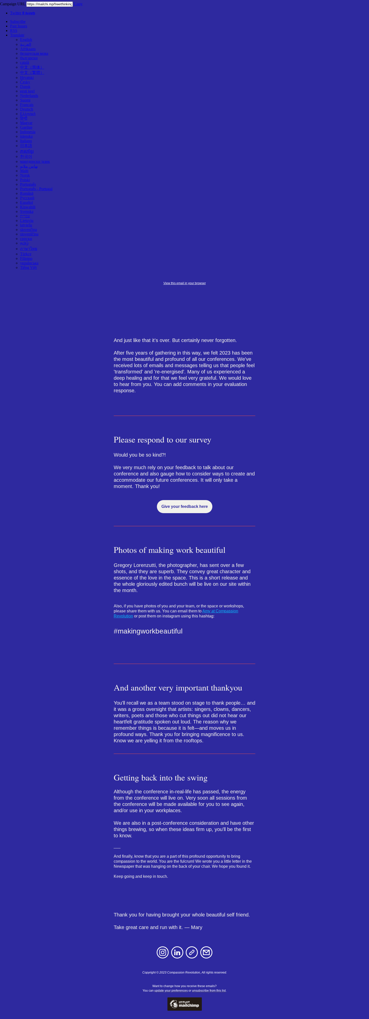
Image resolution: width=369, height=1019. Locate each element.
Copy (78, 4)
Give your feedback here (184, 507)
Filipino (26, 258)
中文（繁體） (32, 72)
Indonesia (27, 132)
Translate (17, 35)
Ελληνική (27, 114)
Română (26, 193)
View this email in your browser (184, 283)
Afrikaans (28, 49)
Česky (25, 82)
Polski (25, 180)
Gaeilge (26, 127)
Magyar (26, 123)
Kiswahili (27, 207)
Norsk (25, 175)
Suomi (25, 100)
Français (26, 105)
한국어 (26, 156)
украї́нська (29, 263)
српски (26, 238)
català (24, 62)
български (29, 58)
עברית (25, 216)
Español (26, 202)
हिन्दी (23, 118)
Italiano (26, 141)
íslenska (26, 136)
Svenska (26, 211)
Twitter (22, 13)
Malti (24, 171)
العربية (25, 44)
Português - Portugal (36, 189)
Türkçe (25, 254)
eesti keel (27, 91)
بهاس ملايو (29, 166)
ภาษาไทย (28, 249)
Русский (27, 198)
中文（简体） (32, 67)
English (26, 39)
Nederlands (29, 95)
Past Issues (18, 26)
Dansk (25, 86)
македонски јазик (35, 161)
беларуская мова (34, 53)
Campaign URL (12, 4)
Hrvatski (27, 77)
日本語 (26, 145)
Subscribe (18, 21)
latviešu (26, 225)
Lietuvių (26, 220)
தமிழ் (24, 243)
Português (28, 184)
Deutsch (26, 109)
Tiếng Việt (28, 267)
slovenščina (29, 234)
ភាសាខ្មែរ (27, 151)
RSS (13, 30)
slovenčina (28, 229)
